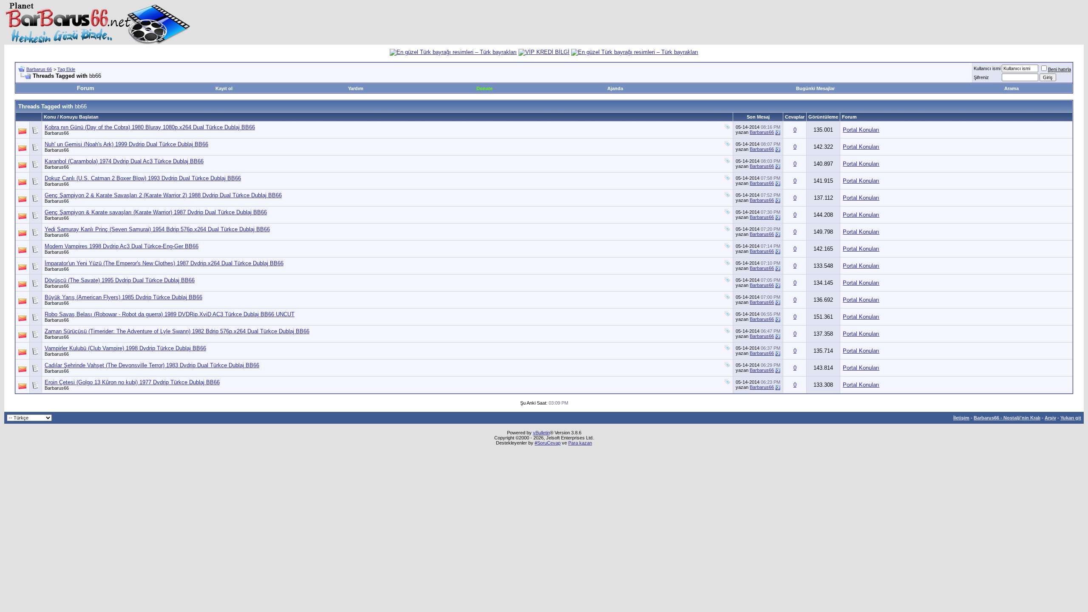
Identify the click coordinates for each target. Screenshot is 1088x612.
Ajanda (615, 88)
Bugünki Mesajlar (815, 88)
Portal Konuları (861, 130)
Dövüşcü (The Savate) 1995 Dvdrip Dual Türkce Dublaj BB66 (120, 280)
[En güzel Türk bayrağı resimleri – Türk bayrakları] (453, 52)
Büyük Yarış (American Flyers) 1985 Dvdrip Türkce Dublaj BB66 (123, 297)
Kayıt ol (223, 88)
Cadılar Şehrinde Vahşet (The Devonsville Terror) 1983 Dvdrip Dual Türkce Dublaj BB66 (152, 365)
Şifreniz (981, 77)
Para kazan (580, 442)
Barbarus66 (57, 133)
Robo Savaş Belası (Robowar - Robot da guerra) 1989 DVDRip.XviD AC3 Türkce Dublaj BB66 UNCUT (170, 314)
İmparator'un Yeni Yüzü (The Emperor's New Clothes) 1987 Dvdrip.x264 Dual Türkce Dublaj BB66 (164, 263)
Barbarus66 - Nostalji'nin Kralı (1007, 417)
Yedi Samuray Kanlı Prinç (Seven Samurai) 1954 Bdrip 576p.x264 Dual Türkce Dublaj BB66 (157, 229)
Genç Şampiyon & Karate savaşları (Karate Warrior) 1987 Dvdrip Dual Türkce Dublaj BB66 (156, 212)
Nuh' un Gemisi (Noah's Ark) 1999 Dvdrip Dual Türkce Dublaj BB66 (126, 144)
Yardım (355, 88)
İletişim (961, 417)
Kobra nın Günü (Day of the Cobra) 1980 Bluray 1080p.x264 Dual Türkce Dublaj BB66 (150, 127)
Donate (484, 88)
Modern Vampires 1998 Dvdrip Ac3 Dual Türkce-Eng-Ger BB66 (121, 246)
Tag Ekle (66, 69)
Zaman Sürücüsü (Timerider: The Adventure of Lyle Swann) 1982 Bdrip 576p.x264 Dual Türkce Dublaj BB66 (177, 331)
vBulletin (541, 432)
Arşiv (1050, 417)
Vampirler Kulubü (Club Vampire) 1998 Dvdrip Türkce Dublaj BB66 (125, 348)
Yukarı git (1070, 417)
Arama (1011, 88)
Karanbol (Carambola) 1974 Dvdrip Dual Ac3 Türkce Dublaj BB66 (124, 161)
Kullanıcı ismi (987, 68)
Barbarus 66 (39, 69)
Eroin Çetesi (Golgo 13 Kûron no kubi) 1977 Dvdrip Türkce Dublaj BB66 (132, 382)
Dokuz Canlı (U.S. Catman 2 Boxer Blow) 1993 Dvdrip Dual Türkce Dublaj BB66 (143, 178)
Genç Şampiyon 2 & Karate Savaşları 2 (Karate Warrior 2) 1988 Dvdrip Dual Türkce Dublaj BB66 (163, 195)
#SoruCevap (548, 442)
